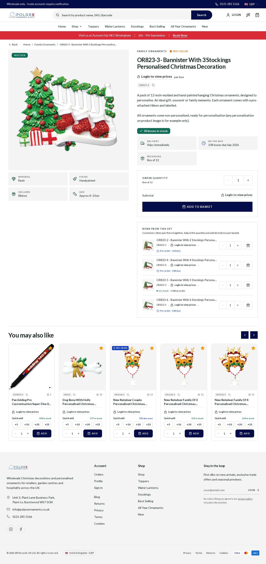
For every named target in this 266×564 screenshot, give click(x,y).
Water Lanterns (115, 26)
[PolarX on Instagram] (11, 529)
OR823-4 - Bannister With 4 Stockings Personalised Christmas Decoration (186, 260)
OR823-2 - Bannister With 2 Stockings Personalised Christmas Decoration (186, 240)
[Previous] (245, 335)
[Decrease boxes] (15, 433)
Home (62, 26)
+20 (36, 424)
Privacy (98, 510)
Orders (98, 474)
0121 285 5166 (22, 516)
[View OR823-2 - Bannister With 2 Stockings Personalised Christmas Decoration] (148, 245)
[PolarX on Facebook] (21, 529)
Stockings (137, 26)
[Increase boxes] (28, 433)
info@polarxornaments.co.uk (30, 509)
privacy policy (245, 498)
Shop (75, 26)
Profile (98, 481)
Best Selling (157, 26)
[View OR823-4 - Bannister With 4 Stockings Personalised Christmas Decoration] (148, 265)
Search (201, 15)
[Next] (254, 335)
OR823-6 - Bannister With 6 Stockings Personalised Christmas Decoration (186, 299)
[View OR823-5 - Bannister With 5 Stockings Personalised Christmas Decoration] (148, 285)
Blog (97, 497)
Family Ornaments (44, 44)
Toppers (93, 26)
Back (14, 44)
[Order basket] (257, 15)
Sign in (98, 487)
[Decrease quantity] (228, 180)
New (205, 26)
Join (251, 490)
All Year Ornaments (183, 26)
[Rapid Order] (248, 15)
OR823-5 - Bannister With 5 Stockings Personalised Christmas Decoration (186, 280)
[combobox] (251, 4)
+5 (16, 424)
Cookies (99, 523)
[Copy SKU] (153, 85)
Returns (99, 503)
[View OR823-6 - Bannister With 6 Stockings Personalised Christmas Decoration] (148, 305)
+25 (47, 424)
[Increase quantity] (248, 180)
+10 (26, 424)
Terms (98, 517)
